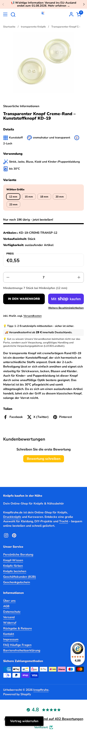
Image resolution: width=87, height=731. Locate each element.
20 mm (60, 196)
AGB (6, 606)
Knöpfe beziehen (14, 571)
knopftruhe (41, 690)
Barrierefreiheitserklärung (21, 650)
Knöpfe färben (13, 566)
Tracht (63, 521)
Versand (9, 617)
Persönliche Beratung (18, 555)
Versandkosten (32, 316)
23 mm (13, 204)
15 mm (29, 196)
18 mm (44, 196)
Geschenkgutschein (16, 582)
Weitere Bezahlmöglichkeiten (66, 308)
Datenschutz (11, 612)
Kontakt (8, 634)
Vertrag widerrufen (24, 721)
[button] (13, 14)
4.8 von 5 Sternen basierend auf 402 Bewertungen (43, 719)
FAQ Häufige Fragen (17, 645)
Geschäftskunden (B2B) (19, 577)
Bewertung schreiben (43, 458)
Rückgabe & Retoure (17, 628)
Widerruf (9, 623)
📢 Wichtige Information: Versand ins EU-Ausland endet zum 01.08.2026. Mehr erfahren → (43, 4)
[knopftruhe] (43, 14)
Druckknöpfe (12, 517)
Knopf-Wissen (13, 560)
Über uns (9, 601)
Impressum (10, 639)
